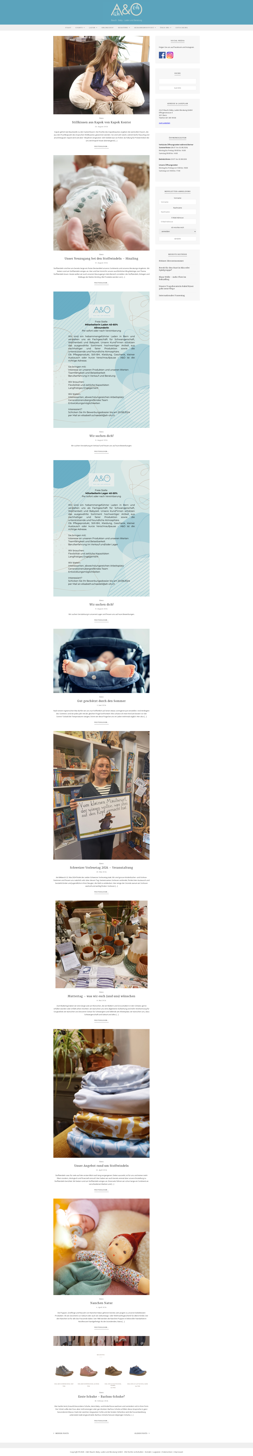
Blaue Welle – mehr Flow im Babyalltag (172, 278)
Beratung (123, 28)
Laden (92, 28)
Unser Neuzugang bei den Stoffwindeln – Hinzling (101, 258)
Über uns (164, 28)
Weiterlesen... (101, 146)
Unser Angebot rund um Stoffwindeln (101, 1165)
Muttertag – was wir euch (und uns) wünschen (101, 996)
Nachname (177, 208)
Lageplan (156, 1452)
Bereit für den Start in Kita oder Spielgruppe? (174, 269)
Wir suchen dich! (101, 436)
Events (79, 28)
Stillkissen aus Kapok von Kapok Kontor (101, 122)
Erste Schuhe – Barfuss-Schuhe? (101, 1396)
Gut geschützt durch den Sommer (101, 701)
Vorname (177, 198)
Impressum (178, 1452)
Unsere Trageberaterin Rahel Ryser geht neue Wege (176, 287)
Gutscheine (182, 28)
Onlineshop (107, 28)
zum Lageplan (164, 123)
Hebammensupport (144, 28)
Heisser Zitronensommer (171, 261)
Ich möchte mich (177, 227)
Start (68, 28)
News (101, 118)
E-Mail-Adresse (178, 217)
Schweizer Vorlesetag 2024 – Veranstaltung (101, 867)
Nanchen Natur (101, 1303)
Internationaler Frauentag (172, 295)
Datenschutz (167, 1452)
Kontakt (148, 1452)
